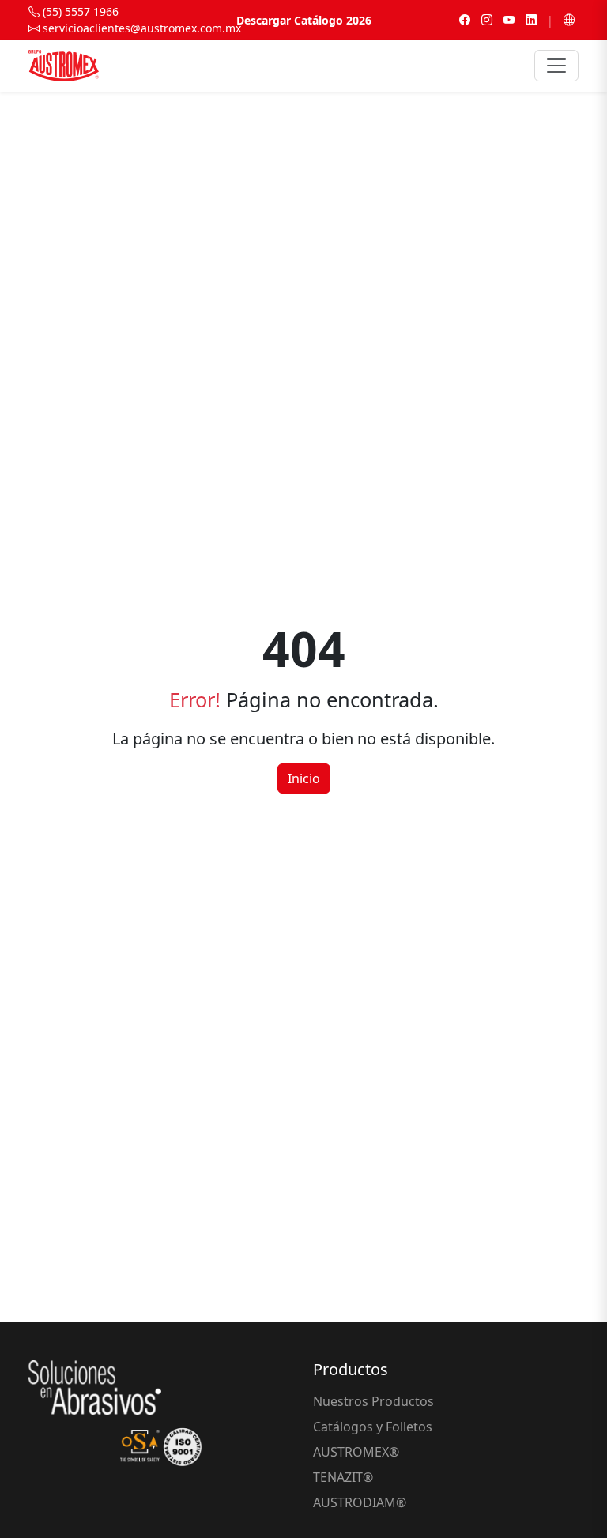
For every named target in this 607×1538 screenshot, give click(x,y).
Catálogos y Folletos (372, 1426)
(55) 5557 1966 (79, 11)
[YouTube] (509, 20)
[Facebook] (464, 20)
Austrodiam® (359, 1502)
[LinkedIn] (531, 20)
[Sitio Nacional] (569, 20)
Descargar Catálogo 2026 (303, 20)
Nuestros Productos (373, 1401)
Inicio (304, 778)
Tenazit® (343, 1477)
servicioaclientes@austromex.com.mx (140, 28)
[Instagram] (486, 20)
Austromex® (356, 1452)
